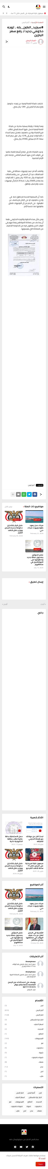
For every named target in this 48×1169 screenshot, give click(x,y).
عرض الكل (8, 507)
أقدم (5, 604)
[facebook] (33, 1147)
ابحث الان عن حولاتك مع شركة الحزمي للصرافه (34, 838)
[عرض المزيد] (13, 494)
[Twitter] (29, 494)
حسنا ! (40, 1164)
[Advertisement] (24, 74)
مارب (24, 1076)
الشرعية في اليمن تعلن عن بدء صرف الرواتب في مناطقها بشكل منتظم (34, 936)
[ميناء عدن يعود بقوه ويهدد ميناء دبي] (34, 894)
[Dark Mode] (9, 6)
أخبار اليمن (25, 22)
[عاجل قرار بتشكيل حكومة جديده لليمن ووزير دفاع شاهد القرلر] (14, 894)
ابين (24, 1005)
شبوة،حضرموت (24, 1057)
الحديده (24, 1029)
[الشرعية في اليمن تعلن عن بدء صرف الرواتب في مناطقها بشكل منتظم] (34, 924)
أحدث (42, 604)
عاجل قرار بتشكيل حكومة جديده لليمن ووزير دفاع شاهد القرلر (14, 529)
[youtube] (21, 1147)
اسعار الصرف (24, 1024)
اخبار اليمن (24, 1015)
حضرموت (24, 1048)
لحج (24, 1071)
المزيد (43, 1158)
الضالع (24, 1034)
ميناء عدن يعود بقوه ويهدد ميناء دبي (35, 527)
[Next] (3, 13)
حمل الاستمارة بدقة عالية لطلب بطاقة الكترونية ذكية (14, 838)
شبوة (24, 1052)
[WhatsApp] (23, 494)
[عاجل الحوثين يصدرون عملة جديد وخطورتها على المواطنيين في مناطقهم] (14, 924)
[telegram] (15, 1147)
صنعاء (24, 1062)
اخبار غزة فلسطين (24, 1019)
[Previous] (6, 13)
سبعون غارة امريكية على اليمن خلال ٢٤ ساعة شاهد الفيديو (26, 13)
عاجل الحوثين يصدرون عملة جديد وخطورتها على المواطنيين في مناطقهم (35, 560)
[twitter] (27, 1147)
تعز (24, 1043)
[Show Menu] (44, 6)
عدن (24, 1066)
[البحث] (3, 6)
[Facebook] (34, 494)
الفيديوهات (24, 1038)
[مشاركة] (7, 42)
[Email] (18, 494)
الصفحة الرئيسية (37, 22)
